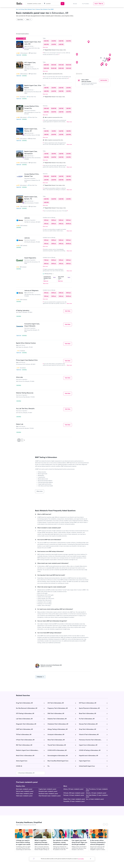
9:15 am (46, 223)
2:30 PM (46, 91)
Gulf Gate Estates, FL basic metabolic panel (97, 796)
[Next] (107, 824)
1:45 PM (54, 87)
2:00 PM (61, 87)
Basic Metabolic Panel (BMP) (47, 9)
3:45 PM (68, 41)
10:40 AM (53, 68)
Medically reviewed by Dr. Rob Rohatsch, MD (51, 665)
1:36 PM (68, 131)
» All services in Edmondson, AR (26, 773)
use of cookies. (81, 858)
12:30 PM (53, 108)
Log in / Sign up (99, 3)
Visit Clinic (67, 311)
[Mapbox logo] (79, 74)
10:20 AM (68, 65)
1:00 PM (61, 108)
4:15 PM (54, 44)
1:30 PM (46, 87)
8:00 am (53, 260)
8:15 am (46, 220)
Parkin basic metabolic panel (24, 793)
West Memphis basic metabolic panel (50, 796)
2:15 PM (68, 87)
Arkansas (38, 9)
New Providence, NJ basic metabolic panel (97, 790)
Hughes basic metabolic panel (47, 789)
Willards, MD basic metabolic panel (73, 793)
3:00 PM (46, 41)
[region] (93, 53)
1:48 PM (46, 134)
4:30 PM (61, 44)
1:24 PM (61, 131)
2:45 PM (53, 91)
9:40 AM (46, 65)
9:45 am (61, 223)
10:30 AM (46, 68)
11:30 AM (46, 108)
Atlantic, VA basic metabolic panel (96, 793)
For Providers (85, 3)
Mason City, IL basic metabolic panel (74, 799)
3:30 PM (61, 41)
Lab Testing (21, 9)
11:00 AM (68, 68)
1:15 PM (46, 153)
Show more (69, 121)
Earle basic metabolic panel (24, 789)
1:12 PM (54, 131)
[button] (106, 64)
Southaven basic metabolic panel (48, 793)
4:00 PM (46, 44)
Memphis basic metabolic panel (48, 791)
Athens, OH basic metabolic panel (73, 789)
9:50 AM (53, 65)
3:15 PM (54, 41)
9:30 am (54, 223)
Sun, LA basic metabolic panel (95, 799)
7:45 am (46, 260)
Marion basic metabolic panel (24, 791)
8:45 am (61, 220)
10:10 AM (61, 65)
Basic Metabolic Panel (30, 9)
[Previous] (104, 824)
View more (45, 47)
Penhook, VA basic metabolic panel (73, 795)
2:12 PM (61, 134)
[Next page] (24, 440)
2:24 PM (68, 134)
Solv (17, 9)
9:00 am (68, 220)
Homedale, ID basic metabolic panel (74, 801)
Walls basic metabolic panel (24, 796)
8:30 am (54, 220)
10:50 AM (61, 68)
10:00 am (68, 223)
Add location (103, 80)
